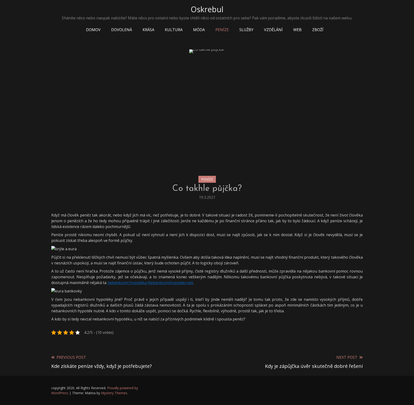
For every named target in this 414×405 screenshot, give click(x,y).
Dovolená (121, 29)
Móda (199, 29)
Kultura (174, 29)
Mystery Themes (114, 393)
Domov (93, 29)
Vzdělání (273, 29)
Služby (246, 29)
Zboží (317, 29)
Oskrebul (207, 9)
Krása (148, 29)
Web (297, 29)
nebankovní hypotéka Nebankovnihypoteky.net (150, 282)
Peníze (222, 29)
